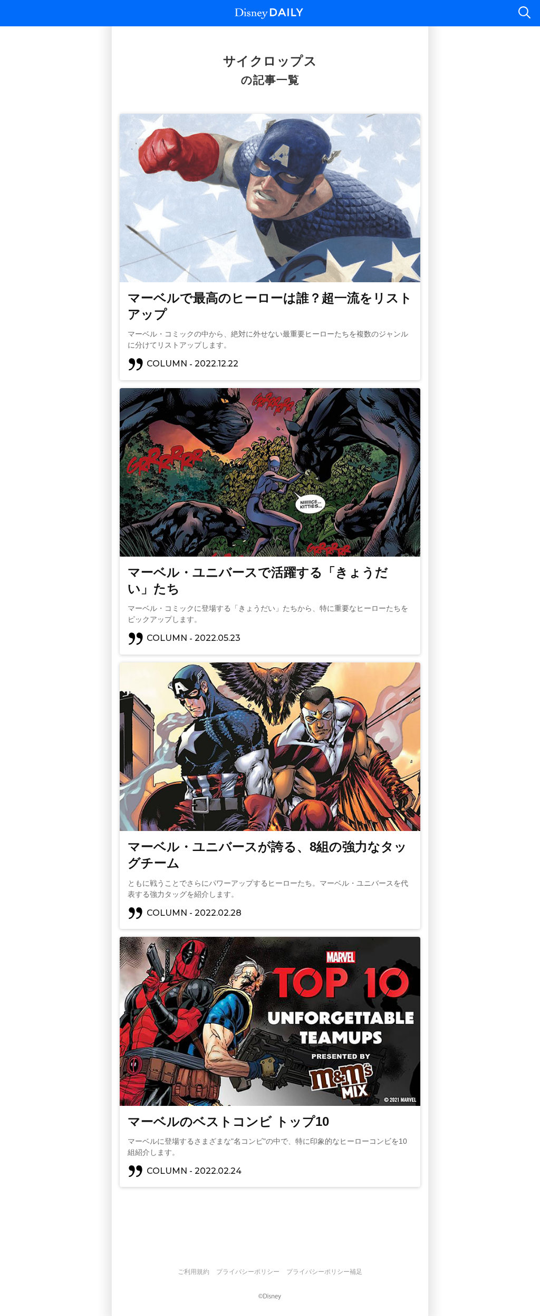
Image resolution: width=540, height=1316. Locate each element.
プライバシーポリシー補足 (324, 1271)
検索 (524, 13)
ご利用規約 (193, 1271)
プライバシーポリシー (247, 1271)
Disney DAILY (269, 13)
